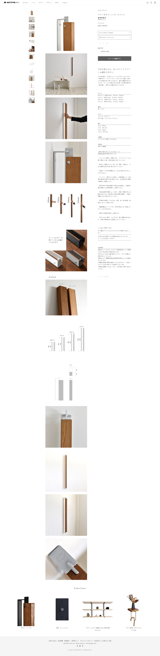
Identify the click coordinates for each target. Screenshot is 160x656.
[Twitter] (105, 276)
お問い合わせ (53, 641)
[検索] (151, 2)
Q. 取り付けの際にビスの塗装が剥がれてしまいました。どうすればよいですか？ (113, 237)
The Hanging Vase (91, 643)
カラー (41, 2)
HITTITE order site (69, 643)
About (57, 2)
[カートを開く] (155, 2)
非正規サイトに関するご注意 (102, 641)
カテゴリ (25, 2)
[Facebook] (102, 276)
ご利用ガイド (75, 641)
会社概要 (60, 641)
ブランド (49, 2)
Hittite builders (80, 643)
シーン (33, 2)
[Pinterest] (107, 276)
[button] (114, 18)
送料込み (105, 25)
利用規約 (67, 641)
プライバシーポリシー (86, 641)
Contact (64, 2)
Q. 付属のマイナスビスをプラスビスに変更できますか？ (113, 231)
